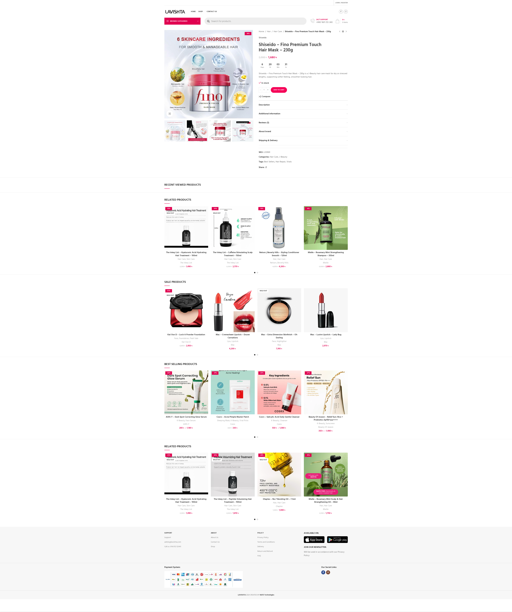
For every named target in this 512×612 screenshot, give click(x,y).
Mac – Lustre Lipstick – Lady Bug (325, 334)
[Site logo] (175, 11)
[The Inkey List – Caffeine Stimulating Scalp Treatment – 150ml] (233, 228)
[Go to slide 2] (257, 272)
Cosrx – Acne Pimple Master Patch (233, 417)
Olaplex (279, 506)
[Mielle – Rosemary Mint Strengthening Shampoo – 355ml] (326, 228)
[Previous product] (339, 31)
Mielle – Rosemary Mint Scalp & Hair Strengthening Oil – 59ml (326, 500)
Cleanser (283, 420)
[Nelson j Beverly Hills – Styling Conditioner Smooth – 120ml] (279, 228)
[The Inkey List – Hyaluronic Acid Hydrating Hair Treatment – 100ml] (186, 228)
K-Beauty (181, 420)
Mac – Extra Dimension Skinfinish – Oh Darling (279, 336)
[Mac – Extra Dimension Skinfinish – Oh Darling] (279, 310)
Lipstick (235, 341)
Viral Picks (243, 420)
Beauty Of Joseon (325, 427)
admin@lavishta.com (172, 542)
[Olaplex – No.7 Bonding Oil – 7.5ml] (279, 475)
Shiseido (263, 37)
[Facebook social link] (341, 12)
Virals (289, 162)
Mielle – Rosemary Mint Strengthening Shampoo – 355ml (326, 254)
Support (168, 533)
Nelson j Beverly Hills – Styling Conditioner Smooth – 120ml (279, 254)
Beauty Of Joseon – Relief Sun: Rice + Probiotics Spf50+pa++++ (326, 418)
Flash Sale (194, 338)
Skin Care (191, 259)
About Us (214, 537)
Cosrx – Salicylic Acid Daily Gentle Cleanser (279, 417)
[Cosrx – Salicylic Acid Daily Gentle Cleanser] (279, 392)
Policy (260, 533)
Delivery (260, 546)
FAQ (259, 555)
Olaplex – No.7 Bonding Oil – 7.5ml (279, 499)
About (214, 533)
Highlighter (282, 341)
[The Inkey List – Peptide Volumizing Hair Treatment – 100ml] (233, 475)
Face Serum (191, 420)
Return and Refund (265, 551)
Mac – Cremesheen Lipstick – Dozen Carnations (233, 336)
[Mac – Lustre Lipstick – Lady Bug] (326, 310)
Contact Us (215, 542)
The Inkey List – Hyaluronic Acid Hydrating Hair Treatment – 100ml (186, 254)
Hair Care (278, 31)
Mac (233, 345)
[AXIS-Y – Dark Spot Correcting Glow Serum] (186, 392)
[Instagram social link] (346, 12)
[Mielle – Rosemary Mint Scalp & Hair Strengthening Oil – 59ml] (326, 475)
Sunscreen (330, 423)
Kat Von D (186, 342)
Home (261, 31)
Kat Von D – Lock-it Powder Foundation (186, 334)
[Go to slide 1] (254, 272)
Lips (229, 341)
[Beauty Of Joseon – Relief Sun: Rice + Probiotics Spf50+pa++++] (326, 392)
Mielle (325, 262)
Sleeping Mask (223, 420)
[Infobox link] (322, 21)
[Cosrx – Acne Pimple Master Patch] (233, 392)
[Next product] (346, 31)
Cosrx (232, 424)
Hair (269, 31)
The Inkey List (186, 262)
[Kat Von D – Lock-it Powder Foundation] (186, 310)
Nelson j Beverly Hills (279, 262)
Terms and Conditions (266, 542)
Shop (213, 546)
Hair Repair (281, 162)
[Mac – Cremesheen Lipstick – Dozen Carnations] (233, 310)
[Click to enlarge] (169, 113)
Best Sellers (269, 162)
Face (176, 338)
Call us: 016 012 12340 (172, 546)
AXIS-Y (186, 424)
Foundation (184, 338)
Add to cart (278, 89)
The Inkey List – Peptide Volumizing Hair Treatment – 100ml (233, 500)
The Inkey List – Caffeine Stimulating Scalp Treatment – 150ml (233, 254)
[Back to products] (343, 31)
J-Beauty (283, 157)
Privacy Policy (263, 537)
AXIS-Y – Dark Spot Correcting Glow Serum (186, 417)
